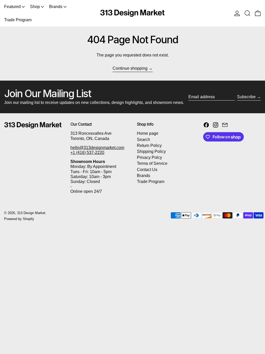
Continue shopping (130, 68)
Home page (147, 133)
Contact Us (147, 169)
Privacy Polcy (149, 157)
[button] (247, 13)
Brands (143, 175)
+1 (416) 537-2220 (87, 152)
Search (143, 139)
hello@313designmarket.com (97, 147)
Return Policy (149, 145)
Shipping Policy (151, 151)
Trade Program (150, 181)
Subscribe (246, 97)
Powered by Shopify (19, 219)
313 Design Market (31, 213)
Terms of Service (152, 163)
